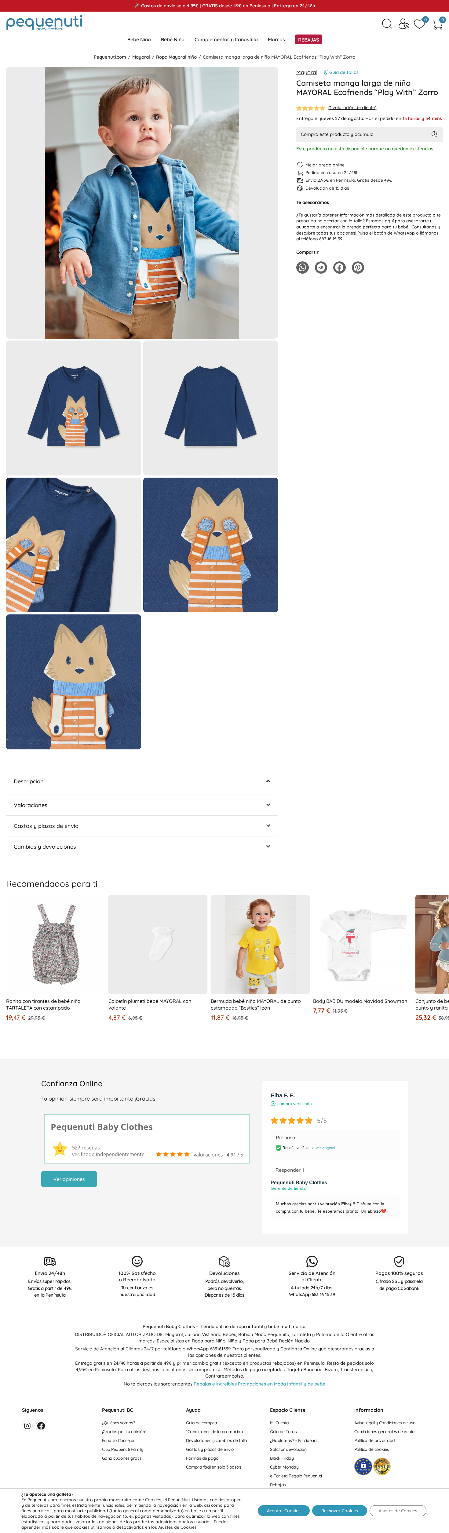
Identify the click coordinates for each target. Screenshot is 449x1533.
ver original (325, 1147)
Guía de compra (201, 1423)
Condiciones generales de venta (384, 1431)
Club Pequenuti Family (123, 1449)
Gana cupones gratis (122, 1458)
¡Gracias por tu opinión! (124, 1431)
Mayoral (141, 57)
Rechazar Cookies (339, 1510)
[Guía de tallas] (325, 72)
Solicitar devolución (288, 1449)
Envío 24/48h (50, 1273)
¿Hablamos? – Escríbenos (294, 1440)
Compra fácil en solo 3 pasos (213, 1467)
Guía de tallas (344, 72)
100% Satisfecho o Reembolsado (137, 1276)
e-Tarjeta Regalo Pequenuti (296, 1476)
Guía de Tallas (283, 1431)
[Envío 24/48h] (50, 1261)
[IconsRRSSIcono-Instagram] (27, 1426)
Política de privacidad (374, 1440)
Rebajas (278, 1485)
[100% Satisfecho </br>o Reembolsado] (137, 1261)
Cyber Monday (284, 1467)
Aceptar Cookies (284, 1510)
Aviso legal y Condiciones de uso (385, 1423)
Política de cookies (371, 1449)
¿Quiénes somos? (118, 1423)
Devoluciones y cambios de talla (216, 1440)
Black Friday (282, 1458)
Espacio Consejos (118, 1440)
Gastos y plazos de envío (210, 1449)
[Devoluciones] (224, 1261)
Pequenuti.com (110, 57)
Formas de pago (202, 1458)
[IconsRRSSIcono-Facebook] (41, 1426)
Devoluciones (224, 1273)
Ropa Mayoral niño (176, 57)
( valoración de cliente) (352, 107)
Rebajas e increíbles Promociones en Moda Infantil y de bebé (259, 1384)
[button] (142, 332)
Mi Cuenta (279, 1423)
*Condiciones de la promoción (214, 1431)
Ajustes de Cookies (398, 1510)
